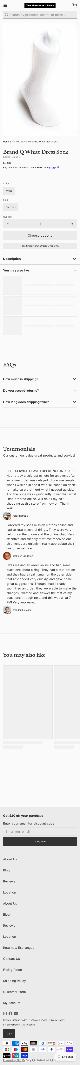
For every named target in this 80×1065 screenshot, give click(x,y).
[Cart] (73, 5)
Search (7, 1019)
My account (11, 1003)
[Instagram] (5, 1013)
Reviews (9, 881)
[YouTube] (16, 1013)
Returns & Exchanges (18, 948)
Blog (6, 870)
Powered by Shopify (14, 1060)
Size (5, 199)
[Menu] (7, 5)
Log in (9, 1033)
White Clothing (19, 141)
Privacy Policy (57, 1019)
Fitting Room (12, 970)
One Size (11, 207)
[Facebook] (10, 1013)
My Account (28, 1024)
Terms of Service (38, 1019)
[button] (40, 235)
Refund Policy (20, 1019)
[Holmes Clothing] (40, 5)
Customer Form (14, 992)
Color (6, 183)
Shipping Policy (14, 981)
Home (6, 141)
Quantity (7, 216)
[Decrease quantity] (7, 223)
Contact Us (11, 959)
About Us (10, 859)
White (9, 190)
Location (9, 892)
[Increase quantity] (72, 223)
